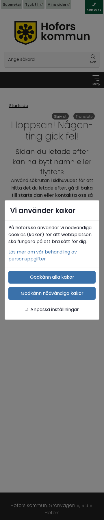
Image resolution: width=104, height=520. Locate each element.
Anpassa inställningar (54, 309)
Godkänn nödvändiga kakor (52, 293)
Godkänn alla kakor (52, 277)
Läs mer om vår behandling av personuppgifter (42, 255)
